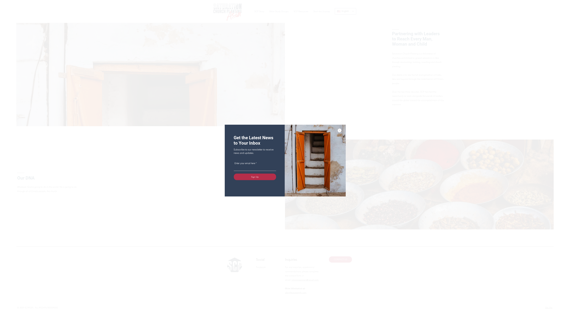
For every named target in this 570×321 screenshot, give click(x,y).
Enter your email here (245, 163)
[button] (339, 130)
